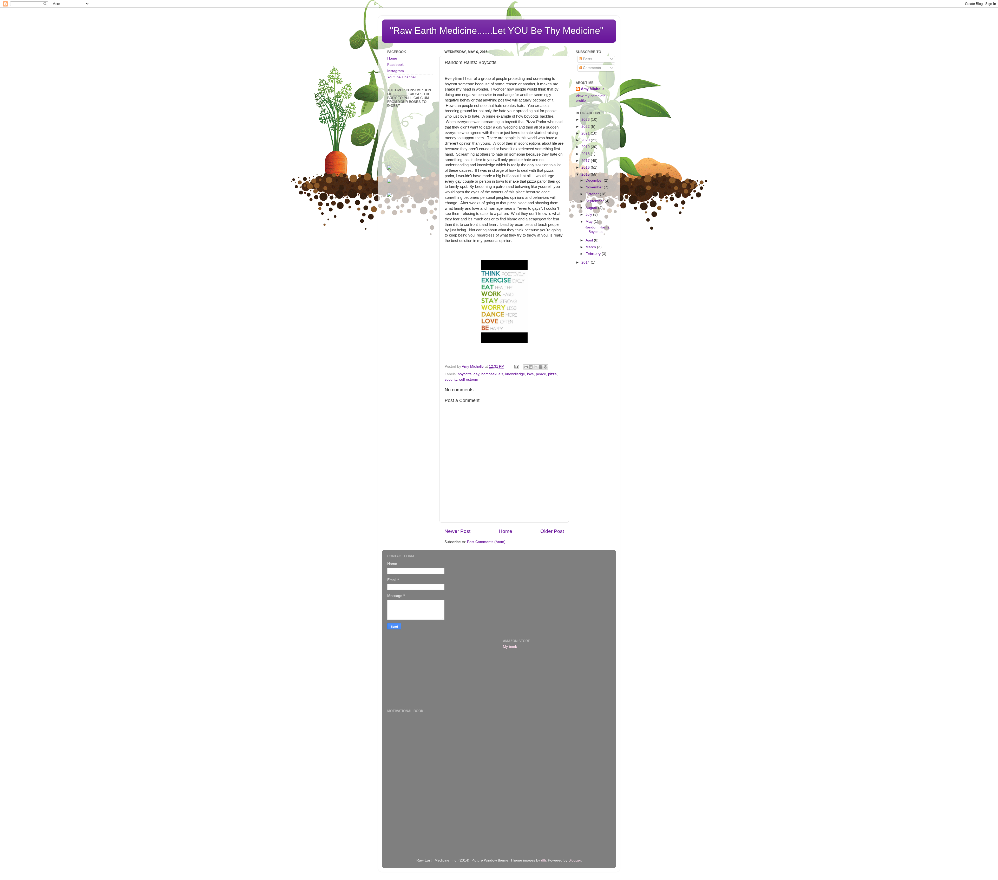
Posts (587, 59)
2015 (586, 174)
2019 (586, 147)
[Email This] (525, 366)
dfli (543, 860)
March (591, 247)
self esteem (468, 379)
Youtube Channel (401, 77)
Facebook (395, 65)
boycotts (464, 374)
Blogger (574, 860)
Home (505, 531)
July (589, 214)
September (595, 201)
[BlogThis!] (530, 366)
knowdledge (515, 374)
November (595, 187)
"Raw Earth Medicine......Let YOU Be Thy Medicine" (496, 30)
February (594, 254)
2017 (586, 161)
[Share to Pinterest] (545, 366)
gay (476, 374)
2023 (586, 120)
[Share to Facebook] (540, 366)
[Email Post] (516, 366)
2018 (586, 154)
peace (541, 374)
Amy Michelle (593, 89)
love (530, 374)
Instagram (395, 71)
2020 (586, 140)
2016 (586, 167)
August (592, 208)
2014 (586, 262)
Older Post (552, 531)
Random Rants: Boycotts (597, 229)
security (451, 379)
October (593, 194)
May (590, 222)
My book (510, 647)
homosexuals (492, 374)
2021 (586, 133)
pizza (552, 374)
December (595, 180)
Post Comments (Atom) (486, 542)
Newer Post (457, 531)
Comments (591, 68)
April (590, 240)
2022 (586, 127)
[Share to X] (535, 366)
